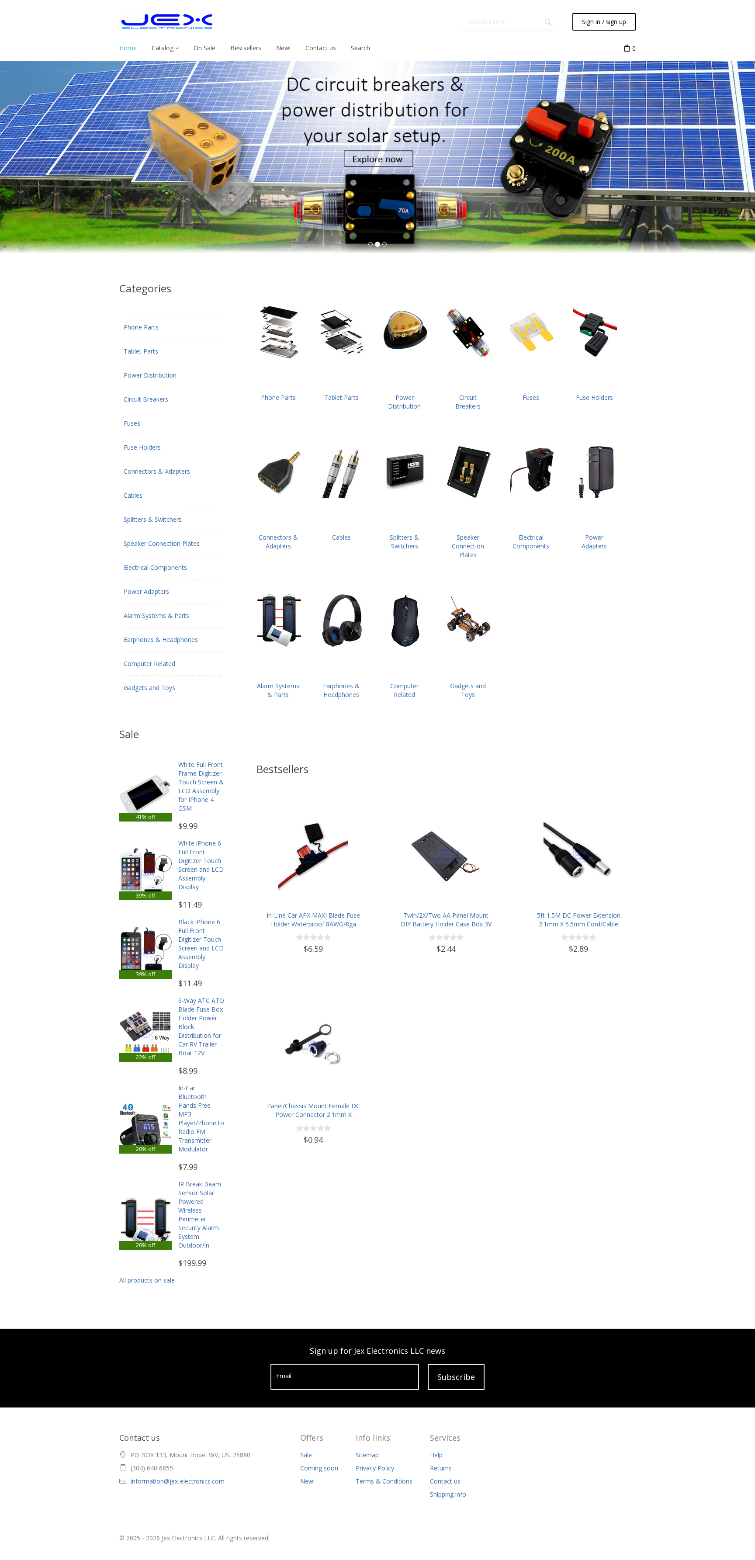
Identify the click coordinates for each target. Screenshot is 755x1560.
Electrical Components (155, 567)
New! (307, 1481)
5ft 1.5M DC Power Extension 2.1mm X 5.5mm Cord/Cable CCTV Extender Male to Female (578, 924)
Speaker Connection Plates (162, 543)
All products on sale (147, 1280)
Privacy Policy (375, 1468)
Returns (441, 1468)
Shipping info (448, 1494)
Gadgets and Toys (149, 687)
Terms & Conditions (384, 1481)
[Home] (167, 22)
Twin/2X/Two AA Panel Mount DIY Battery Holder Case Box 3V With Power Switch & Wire (446, 924)
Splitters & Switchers (153, 519)
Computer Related (149, 663)
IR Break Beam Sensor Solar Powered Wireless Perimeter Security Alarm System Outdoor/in (199, 1214)
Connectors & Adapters (157, 471)
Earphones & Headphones (161, 639)
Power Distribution (150, 375)
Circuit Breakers (146, 399)
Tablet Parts (141, 351)
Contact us (445, 1481)
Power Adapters (146, 591)
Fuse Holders (142, 447)
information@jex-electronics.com (178, 1481)
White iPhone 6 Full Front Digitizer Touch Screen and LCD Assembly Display (201, 865)
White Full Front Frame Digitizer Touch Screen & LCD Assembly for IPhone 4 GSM (201, 786)
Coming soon (319, 1468)
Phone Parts (141, 327)
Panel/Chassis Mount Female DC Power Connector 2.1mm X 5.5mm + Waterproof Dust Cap (313, 1114)
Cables (133, 495)
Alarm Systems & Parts (156, 615)
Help (436, 1455)
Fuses (132, 423)
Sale (306, 1455)
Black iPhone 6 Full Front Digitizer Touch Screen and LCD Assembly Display (201, 944)
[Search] (548, 22)
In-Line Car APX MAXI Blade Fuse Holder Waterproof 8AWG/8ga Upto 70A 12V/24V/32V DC (313, 924)
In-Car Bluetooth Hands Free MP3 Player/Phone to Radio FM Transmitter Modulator (201, 1118)
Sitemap (367, 1455)
